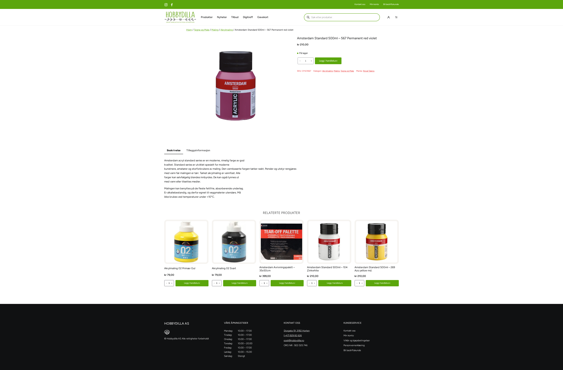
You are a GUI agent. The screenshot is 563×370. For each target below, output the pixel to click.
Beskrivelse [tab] (173, 150)
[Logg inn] (388, 17)
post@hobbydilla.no (294, 340)
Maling (214, 29)
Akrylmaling (227, 29)
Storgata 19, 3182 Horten (297, 330)
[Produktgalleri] (235, 85)
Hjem (189, 29)
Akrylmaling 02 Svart (224, 268)
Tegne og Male (201, 29)
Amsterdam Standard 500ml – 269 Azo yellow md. (375, 269)
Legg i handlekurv (328, 60)
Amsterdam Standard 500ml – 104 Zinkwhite (327, 269)
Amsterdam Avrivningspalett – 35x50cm (277, 269)
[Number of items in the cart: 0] (396, 17)
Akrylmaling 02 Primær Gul (179, 268)
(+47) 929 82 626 (293, 335)
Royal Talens (368, 71)
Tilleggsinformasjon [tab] (198, 150)
